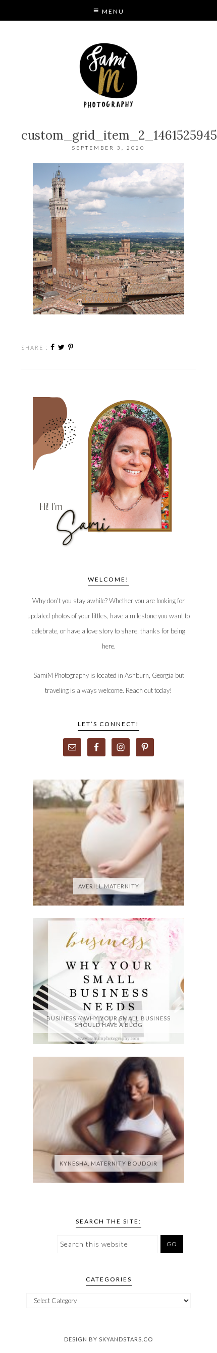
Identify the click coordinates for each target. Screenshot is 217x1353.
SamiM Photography (109, 75)
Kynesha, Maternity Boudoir (108, 1163)
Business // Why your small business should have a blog (108, 1021)
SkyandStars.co (126, 1339)
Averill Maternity (108, 886)
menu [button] (112, 11)
